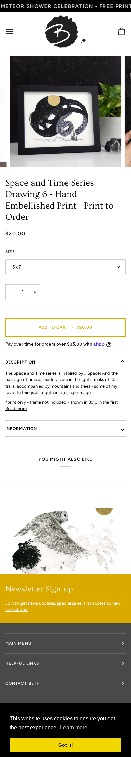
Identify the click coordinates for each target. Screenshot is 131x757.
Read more (16, 408)
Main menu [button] (18, 643)
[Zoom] (22, 155)
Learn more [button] (73, 727)
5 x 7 (16, 267)
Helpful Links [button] (22, 663)
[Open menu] (15, 31)
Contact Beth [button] (22, 683)
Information (21, 428)
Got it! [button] (65, 745)
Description (20, 362)
